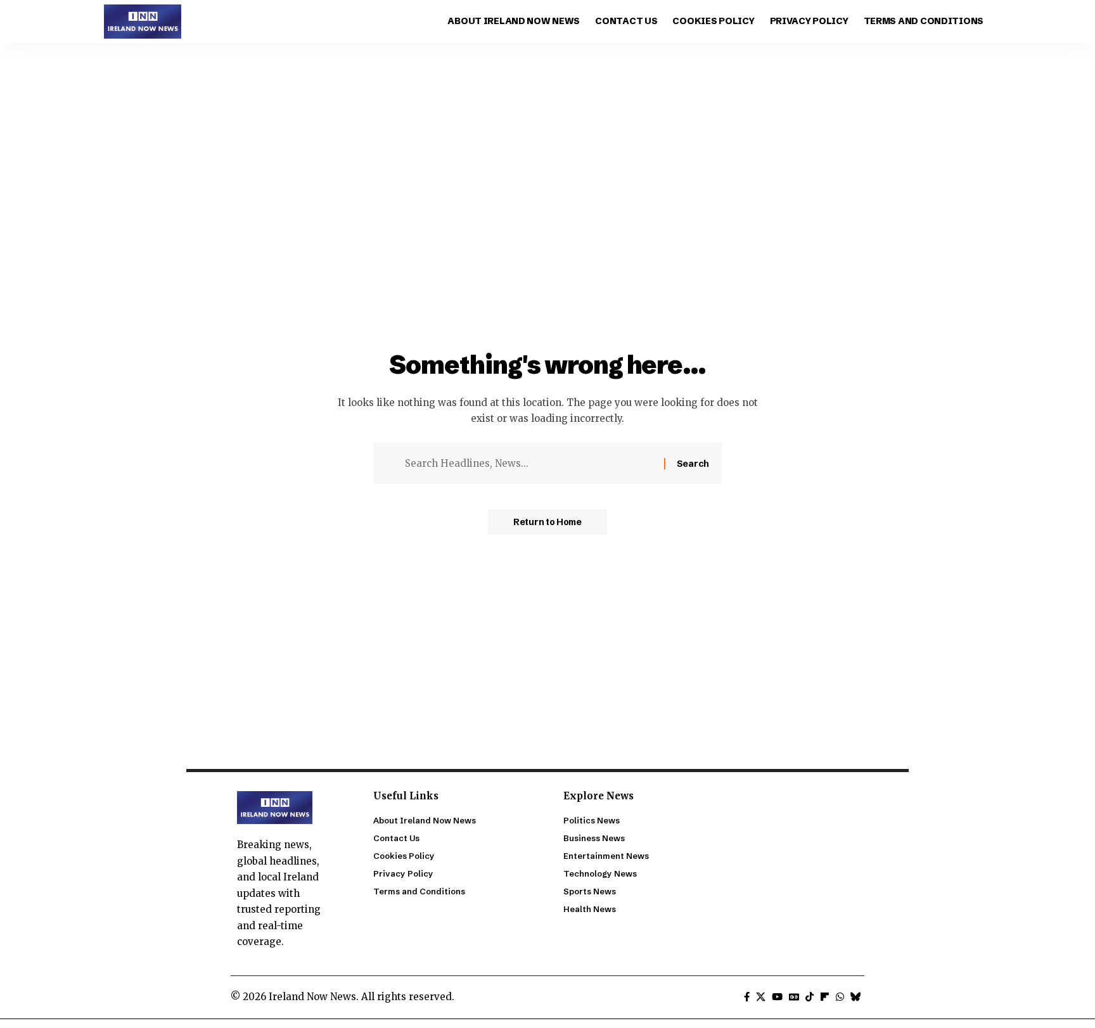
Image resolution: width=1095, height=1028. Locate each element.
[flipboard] (825, 997)
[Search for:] (529, 464)
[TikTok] (809, 997)
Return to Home (547, 522)
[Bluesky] (855, 997)
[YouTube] (777, 997)
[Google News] (794, 997)
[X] (761, 997)
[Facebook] (747, 997)
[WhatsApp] (840, 997)
